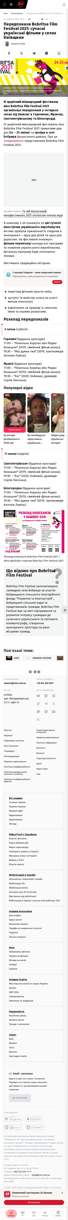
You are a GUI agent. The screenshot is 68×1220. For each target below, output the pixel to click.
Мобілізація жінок (18, 887)
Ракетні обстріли (18, 838)
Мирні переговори (18, 847)
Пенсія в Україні (17, 937)
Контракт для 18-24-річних (23, 892)
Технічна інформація (46, 743)
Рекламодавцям (11, 756)
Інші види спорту (18, 1056)
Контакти (40, 748)
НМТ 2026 (14, 992)
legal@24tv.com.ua (41, 1175)
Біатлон (13, 1052)
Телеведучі (9, 751)
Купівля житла (16, 1020)
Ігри (38, 774)
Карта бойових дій (18, 842)
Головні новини (17, 802)
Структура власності (46, 758)
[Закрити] (62, 1193)
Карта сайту (42, 769)
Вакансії (40, 753)
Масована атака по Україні (23, 855)
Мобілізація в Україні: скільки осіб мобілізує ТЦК (34, 900)
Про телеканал (11, 746)
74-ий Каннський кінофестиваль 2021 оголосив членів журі (33, 213)
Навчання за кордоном (21, 1000)
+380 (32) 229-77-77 (22, 1171)
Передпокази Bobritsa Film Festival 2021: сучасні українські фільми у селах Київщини (45, 14)
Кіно (6, 14)
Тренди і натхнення (19, 1024)
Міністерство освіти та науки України (28, 983)
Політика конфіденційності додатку (17, 780)
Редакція (8, 736)
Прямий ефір (16, 811)
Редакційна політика (14, 741)
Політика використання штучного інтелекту (15, 773)
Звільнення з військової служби (25, 879)
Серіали (13, 968)
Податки (13, 932)
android (13, 1118)
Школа (12, 988)
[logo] (20, 4)
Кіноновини (17, 14)
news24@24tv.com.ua (15, 683)
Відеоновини (16, 815)
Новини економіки (20, 911)
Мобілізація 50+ (17, 883)
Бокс (11, 1039)
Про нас (8, 730)
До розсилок (20, 1098)
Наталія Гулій (18, 44)
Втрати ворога (16, 864)
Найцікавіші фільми (19, 951)
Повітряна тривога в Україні (23, 851)
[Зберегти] (59, 53)
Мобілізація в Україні (22, 874)
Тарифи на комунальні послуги (25, 928)
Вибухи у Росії (16, 860)
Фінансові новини (18, 924)
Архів (38, 764)
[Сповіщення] (64, 4)
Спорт (12, 1034)
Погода (12, 824)
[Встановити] (34, 1198)
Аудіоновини (15, 819)
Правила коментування (47, 738)
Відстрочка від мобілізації (22, 896)
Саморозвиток (16, 996)
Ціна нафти (15, 915)
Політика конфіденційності (17, 767)
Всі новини (15, 798)
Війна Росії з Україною (23, 834)
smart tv (13, 1127)
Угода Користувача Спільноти (45, 731)
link (38, 695)
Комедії (13, 964)
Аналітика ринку (17, 1015)
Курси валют (15, 919)
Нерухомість (17, 1011)
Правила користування (15, 762)
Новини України (17, 806)
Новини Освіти (18, 979)
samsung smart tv (35, 1127)
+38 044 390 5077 (44, 683)
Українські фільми (18, 956)
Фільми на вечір (17, 960)
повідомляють (14, 141)
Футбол (13, 1043)
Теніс (11, 1047)
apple (35, 1118)
